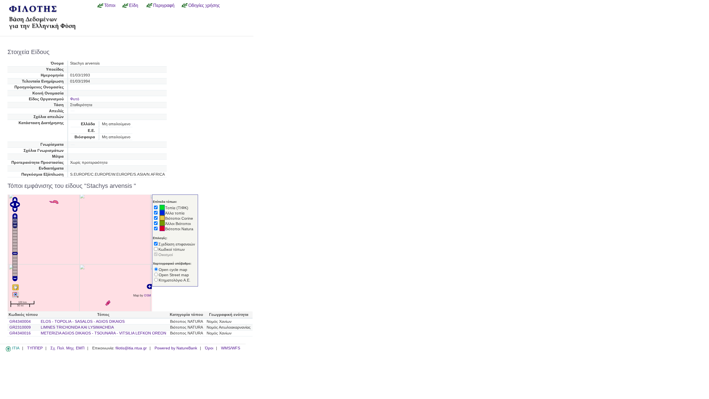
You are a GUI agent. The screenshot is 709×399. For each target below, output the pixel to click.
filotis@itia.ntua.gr (131, 348)
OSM (147, 295)
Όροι (209, 348)
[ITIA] (8, 350)
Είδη (133, 5)
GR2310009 (20, 327)
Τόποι (109, 5)
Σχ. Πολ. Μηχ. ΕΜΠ (67, 348)
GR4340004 (20, 321)
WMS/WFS (230, 348)
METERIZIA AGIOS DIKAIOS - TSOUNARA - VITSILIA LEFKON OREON (103, 333)
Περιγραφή (163, 5)
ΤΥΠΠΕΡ (35, 348)
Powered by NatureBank (176, 348)
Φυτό (74, 99)
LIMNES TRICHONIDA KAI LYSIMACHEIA (77, 327)
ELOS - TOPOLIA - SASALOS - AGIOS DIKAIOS (83, 321)
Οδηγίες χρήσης (204, 5)
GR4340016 (20, 333)
